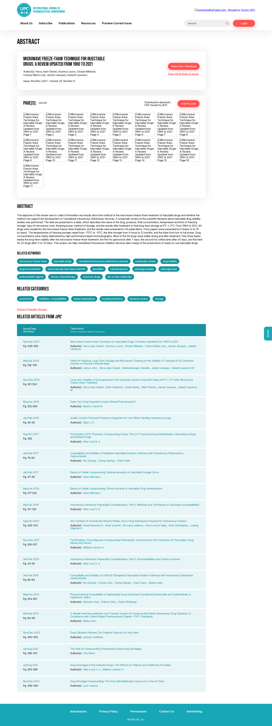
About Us (26, 23)
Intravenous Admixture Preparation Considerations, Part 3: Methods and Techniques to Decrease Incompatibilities (134, 504)
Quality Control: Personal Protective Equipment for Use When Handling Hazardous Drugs (120, 417)
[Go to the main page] (41, 10)
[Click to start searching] (227, 23)
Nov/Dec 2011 (31, 540)
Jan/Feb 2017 (31, 453)
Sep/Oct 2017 (31, 434)
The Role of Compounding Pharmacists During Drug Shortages (106, 648)
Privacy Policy (108, 711)
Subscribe (45, 23)
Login (244, 23)
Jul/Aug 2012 (30, 665)
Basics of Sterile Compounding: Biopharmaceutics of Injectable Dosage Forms (114, 472)
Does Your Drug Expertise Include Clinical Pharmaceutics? (103, 401)
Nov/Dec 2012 (31, 681)
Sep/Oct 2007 (31, 521)
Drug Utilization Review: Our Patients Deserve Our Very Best (104, 632)
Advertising (194, 711)
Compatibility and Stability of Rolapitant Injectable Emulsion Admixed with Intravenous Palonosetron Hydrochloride (126, 455)
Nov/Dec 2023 (31, 632)
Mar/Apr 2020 (31, 504)
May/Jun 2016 (31, 401)
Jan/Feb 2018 (31, 575)
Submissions (78, 711)
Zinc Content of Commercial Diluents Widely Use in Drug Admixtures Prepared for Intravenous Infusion (128, 521)
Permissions (138, 711)
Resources (88, 23)
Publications (67, 23)
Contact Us (166, 711)
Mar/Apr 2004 (31, 360)
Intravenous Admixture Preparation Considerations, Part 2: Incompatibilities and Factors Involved (125, 559)
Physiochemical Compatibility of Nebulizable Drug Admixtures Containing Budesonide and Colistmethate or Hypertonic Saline (130, 596)
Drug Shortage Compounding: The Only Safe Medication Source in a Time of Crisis (117, 681)
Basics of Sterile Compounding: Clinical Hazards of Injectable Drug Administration (116, 488)
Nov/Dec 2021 (31, 341)
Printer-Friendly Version (32, 309)
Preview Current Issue (117, 23)
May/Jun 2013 (31, 594)
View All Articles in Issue (183, 74)
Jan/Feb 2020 (31, 417)
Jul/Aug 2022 (30, 648)
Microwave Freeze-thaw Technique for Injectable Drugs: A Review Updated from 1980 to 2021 (124, 341)
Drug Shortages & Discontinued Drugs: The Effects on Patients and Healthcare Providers (120, 665)
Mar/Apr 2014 (31, 613)
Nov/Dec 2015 (31, 379)
